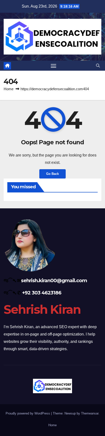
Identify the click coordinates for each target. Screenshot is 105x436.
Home (8, 89)
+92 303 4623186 (41, 293)
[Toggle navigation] (53, 65)
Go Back (52, 174)
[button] (98, 66)
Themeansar (89, 413)
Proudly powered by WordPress (28, 413)
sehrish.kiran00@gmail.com (54, 280)
